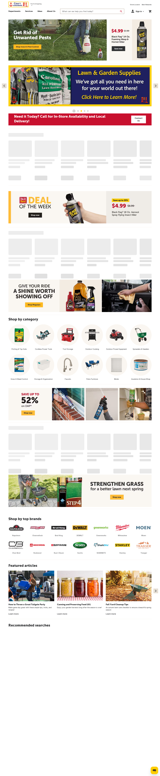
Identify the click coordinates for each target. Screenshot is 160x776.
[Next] (155, 85)
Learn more (13, 614)
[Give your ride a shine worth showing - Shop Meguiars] (80, 296)
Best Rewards (147, 5)
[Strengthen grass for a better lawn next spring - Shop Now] (80, 491)
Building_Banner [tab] (78, 111)
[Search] (121, 11)
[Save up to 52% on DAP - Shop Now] (80, 404)
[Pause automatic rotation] (74, 111)
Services (29, 11)
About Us (51, 11)
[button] (137, 11)
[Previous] (4, 85)
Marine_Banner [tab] (84, 111)
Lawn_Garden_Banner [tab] (81, 111)
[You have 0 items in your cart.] (150, 11)
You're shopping (35, 4)
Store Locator (135, 5)
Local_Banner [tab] (88, 111)
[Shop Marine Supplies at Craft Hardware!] (80, 85)
